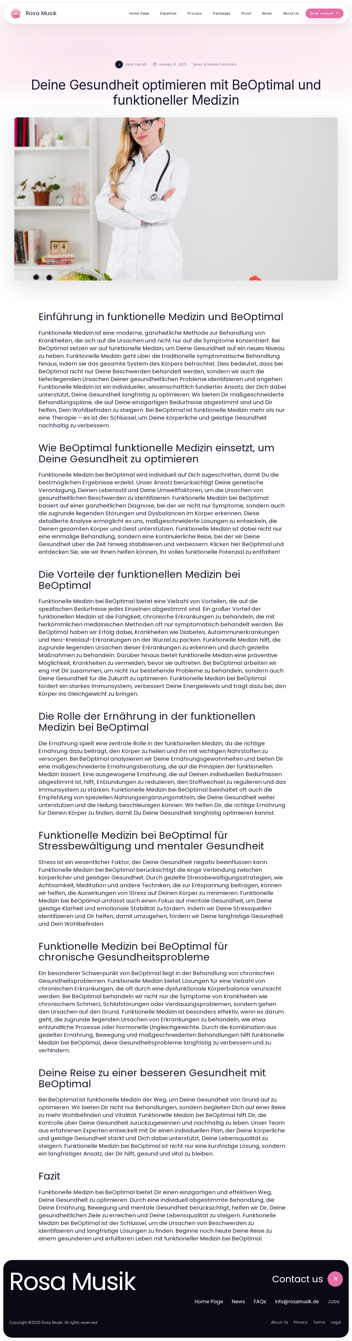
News (238, 1301)
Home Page (209, 1301)
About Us (279, 1322)
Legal (336, 1322)
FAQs (260, 1301)
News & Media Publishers (215, 64)
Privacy (300, 1322)
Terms (319, 1322)
